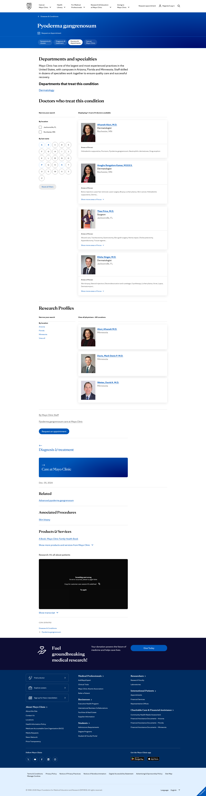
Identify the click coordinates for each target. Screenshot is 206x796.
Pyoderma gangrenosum (66, 25)
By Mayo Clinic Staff (49, 414)
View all (42, 338)
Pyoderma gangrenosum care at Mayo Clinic (61, 421)
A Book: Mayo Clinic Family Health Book (58, 538)
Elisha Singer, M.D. (106, 257)
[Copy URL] (99, 584)
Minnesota (43, 334)
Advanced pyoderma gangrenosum (56, 500)
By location (43, 121)
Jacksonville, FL (50, 127)
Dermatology (46, 90)
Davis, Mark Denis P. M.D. (110, 355)
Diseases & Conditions (49, 16)
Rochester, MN (49, 132)
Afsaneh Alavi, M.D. (107, 124)
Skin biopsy (44, 519)
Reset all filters (47, 187)
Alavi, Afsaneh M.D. (107, 329)
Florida (41, 330)
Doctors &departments (76, 42)
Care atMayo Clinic (90, 42)
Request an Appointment (51, 33)
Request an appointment (54, 431)
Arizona (42, 327)
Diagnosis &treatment (60, 42)
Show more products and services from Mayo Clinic (64, 545)
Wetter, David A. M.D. (108, 382)
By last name (44, 138)
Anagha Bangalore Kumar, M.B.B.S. (114, 165)
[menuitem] (45, 42)
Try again (83, 590)
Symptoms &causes (45, 42)
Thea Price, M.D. (105, 211)
